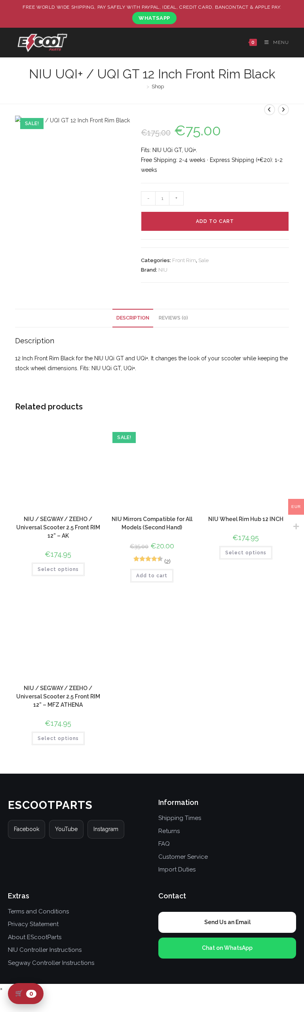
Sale (203, 260)
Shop (158, 86)
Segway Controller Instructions (51, 962)
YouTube (66, 829)
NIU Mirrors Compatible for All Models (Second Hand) (152, 523)
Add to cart (215, 221)
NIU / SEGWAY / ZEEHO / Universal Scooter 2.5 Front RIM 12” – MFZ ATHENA (58, 696)
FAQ (164, 843)
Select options (58, 569)
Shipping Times (179, 818)
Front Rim (184, 260)
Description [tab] (132, 318)
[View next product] (283, 109)
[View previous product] (269, 109)
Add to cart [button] (151, 575)
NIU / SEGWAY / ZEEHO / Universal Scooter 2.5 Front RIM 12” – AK (58, 527)
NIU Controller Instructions (45, 949)
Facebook (26, 829)
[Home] (142, 86)
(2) (167, 561)
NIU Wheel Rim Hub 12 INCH (245, 519)
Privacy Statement (33, 924)
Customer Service (183, 856)
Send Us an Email (227, 922)
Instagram (105, 829)
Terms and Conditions (38, 911)
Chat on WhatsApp (227, 948)
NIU (162, 270)
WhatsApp (154, 18)
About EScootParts (34, 937)
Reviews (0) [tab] (173, 318)
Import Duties (177, 869)
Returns (169, 831)
